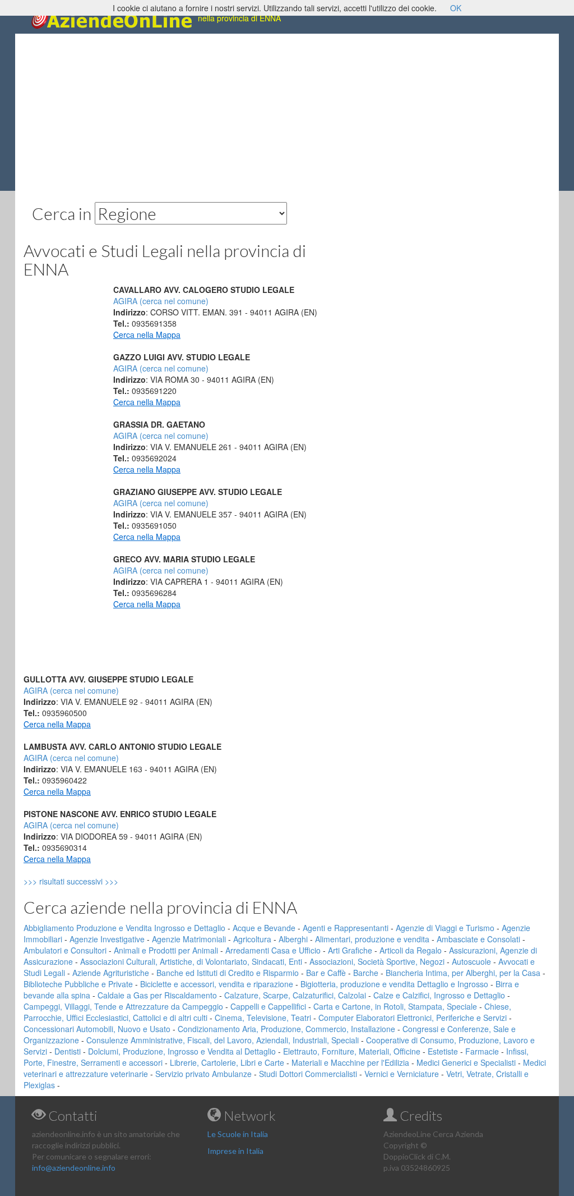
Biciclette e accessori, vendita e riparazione (216, 983)
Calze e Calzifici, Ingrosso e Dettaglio (439, 995)
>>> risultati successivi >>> (90, 881)
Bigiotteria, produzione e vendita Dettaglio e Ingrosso (394, 983)
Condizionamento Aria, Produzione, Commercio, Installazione (286, 1028)
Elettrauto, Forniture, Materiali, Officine (351, 1051)
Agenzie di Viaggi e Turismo (445, 927)
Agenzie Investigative (107, 939)
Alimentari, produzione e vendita (372, 939)
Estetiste (443, 1051)
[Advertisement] (287, 112)
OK (455, 7)
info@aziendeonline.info (73, 1167)
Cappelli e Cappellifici (268, 1006)
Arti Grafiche (350, 950)
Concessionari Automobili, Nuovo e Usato (97, 1028)
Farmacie (482, 1051)
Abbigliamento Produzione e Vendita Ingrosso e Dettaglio (124, 927)
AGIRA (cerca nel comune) (161, 300)
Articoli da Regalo (410, 950)
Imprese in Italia (235, 1151)
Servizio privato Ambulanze (203, 1073)
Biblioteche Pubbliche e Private (78, 983)
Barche (365, 972)
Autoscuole (471, 961)
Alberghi (293, 939)
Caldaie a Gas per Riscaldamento (157, 995)
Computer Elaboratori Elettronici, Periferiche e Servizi (412, 1017)
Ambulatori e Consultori (65, 950)
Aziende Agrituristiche (110, 972)
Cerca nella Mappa (146, 334)
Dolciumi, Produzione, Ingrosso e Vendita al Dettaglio (182, 1051)
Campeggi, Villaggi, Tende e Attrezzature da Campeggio (123, 1006)
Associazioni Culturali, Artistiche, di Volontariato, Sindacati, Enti (191, 961)
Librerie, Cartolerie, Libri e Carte (227, 1062)
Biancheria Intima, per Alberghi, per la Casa (463, 972)
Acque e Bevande (264, 927)
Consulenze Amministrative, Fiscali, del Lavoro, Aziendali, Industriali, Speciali (222, 1040)
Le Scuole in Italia (237, 1134)
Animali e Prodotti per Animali (166, 950)
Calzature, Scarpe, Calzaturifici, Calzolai (295, 995)
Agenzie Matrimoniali (189, 939)
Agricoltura (252, 939)
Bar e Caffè (326, 972)
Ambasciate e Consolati (478, 939)
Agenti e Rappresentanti (345, 927)
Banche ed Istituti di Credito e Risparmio (227, 972)
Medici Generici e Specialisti (466, 1062)
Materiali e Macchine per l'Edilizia (350, 1062)
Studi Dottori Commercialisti (308, 1073)
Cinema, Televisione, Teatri (263, 1017)
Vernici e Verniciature (401, 1073)
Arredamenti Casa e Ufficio (273, 950)
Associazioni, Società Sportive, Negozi (377, 961)
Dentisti (67, 1051)
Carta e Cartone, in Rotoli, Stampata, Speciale (395, 1006)
